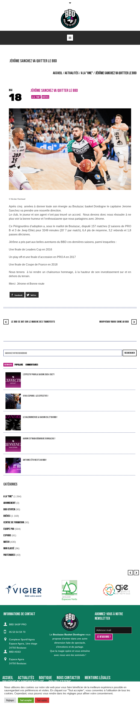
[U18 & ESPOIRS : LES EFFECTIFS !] (13, 401)
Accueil (57, 73)
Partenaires (9, 555)
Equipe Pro (8, 529)
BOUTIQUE (45, 678)
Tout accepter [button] (26, 700)
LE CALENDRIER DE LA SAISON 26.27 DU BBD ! (40, 417)
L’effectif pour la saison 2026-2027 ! (38, 374)
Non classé (8, 548)
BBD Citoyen (9, 509)
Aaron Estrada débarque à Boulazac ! (39, 438)
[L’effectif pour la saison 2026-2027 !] (13, 380)
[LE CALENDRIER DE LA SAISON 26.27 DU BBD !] (13, 422)
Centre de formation (13, 522)
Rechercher (129, 352)
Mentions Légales (97, 678)
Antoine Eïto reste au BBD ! (34, 459)
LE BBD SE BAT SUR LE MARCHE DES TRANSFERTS (33, 321)
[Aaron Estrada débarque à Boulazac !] (13, 444)
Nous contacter (68, 678)
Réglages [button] (10, 700)
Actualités (72, 73)
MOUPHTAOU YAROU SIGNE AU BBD (114, 321)
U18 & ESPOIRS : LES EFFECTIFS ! (35, 395)
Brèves (45, 97)
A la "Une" (87, 73)
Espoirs (7, 535)
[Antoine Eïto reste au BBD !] (13, 465)
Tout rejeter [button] (42, 700)
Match (6, 542)
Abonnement (9, 503)
